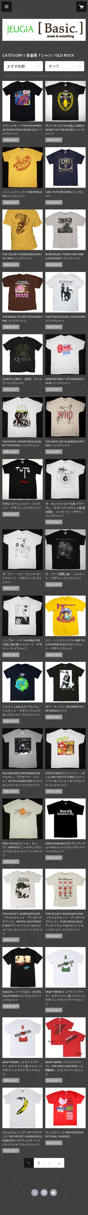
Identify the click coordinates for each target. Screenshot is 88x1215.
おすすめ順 (16, 66)
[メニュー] (6, 6)
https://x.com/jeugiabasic (34, 1192)
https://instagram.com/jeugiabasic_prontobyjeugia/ (44, 1192)
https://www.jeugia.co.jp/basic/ (53, 1192)
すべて (54, 66)
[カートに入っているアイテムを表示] (81, 6)
